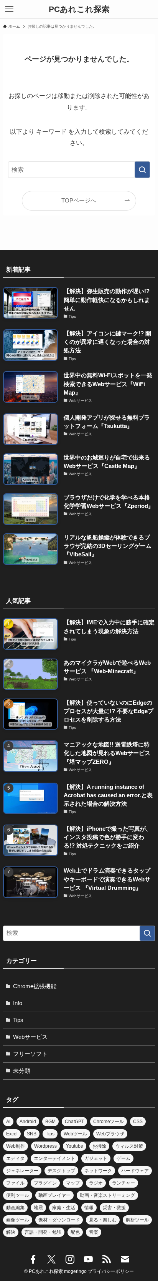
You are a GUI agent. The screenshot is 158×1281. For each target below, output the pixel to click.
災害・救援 (114, 1207)
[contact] (125, 1259)
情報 (89, 1207)
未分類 (21, 1071)
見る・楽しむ (103, 1220)
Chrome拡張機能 (34, 986)
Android (28, 1121)
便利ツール (17, 1195)
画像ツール (17, 1220)
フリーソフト (30, 1054)
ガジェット (95, 1158)
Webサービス (30, 1037)
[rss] (106, 1259)
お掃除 (99, 1146)
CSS (138, 1121)
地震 (38, 1207)
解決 (10, 1232)
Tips (18, 1020)
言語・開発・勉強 (43, 1232)
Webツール (75, 1134)
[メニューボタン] (9, 9)
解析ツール (137, 1220)
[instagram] (69, 1259)
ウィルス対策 (129, 1146)
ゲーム (123, 1158)
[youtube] (88, 1259)
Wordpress (45, 1146)
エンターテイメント (54, 1158)
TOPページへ (78, 200)
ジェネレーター (22, 1170)
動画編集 (15, 1207)
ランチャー (123, 1183)
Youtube (74, 1146)
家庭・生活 (63, 1207)
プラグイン (45, 1183)
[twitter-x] (51, 1259)
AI (8, 1121)
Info (17, 1003)
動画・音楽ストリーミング (107, 1195)
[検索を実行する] (142, 169)
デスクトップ (61, 1170)
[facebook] (33, 1259)
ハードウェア (135, 1170)
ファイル (15, 1183)
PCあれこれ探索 (79, 9)
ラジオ (96, 1183)
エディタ (15, 1158)
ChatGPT (74, 1121)
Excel (12, 1134)
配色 (75, 1232)
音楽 (93, 1232)
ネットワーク (98, 1170)
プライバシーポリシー (111, 1271)
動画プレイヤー (54, 1195)
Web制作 (15, 1146)
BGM (50, 1121)
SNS (31, 1134)
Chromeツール (108, 1121)
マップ (73, 1183)
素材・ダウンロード (59, 1220)
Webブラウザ (110, 1134)
